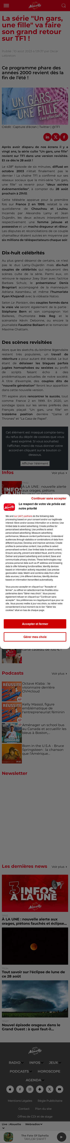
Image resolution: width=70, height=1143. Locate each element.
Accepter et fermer (35, 624)
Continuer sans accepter (48, 498)
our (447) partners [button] (23, 515)
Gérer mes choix (35, 637)
